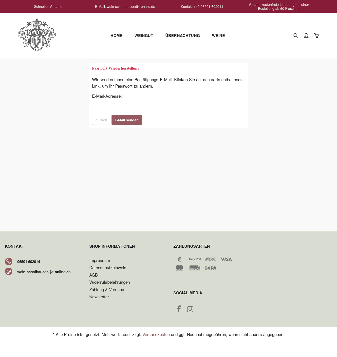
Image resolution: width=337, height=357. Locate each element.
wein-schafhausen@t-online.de (44, 271)
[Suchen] (296, 35)
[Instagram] (190, 310)
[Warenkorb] (317, 35)
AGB (93, 275)
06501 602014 (28, 261)
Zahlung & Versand (106, 289)
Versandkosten (156, 334)
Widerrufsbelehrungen (109, 282)
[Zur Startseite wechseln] (36, 34)
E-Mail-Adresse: (107, 96)
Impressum (99, 260)
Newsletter (99, 296)
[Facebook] (178, 310)
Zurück (101, 119)
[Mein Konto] (306, 35)
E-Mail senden (127, 119)
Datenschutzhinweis (107, 267)
